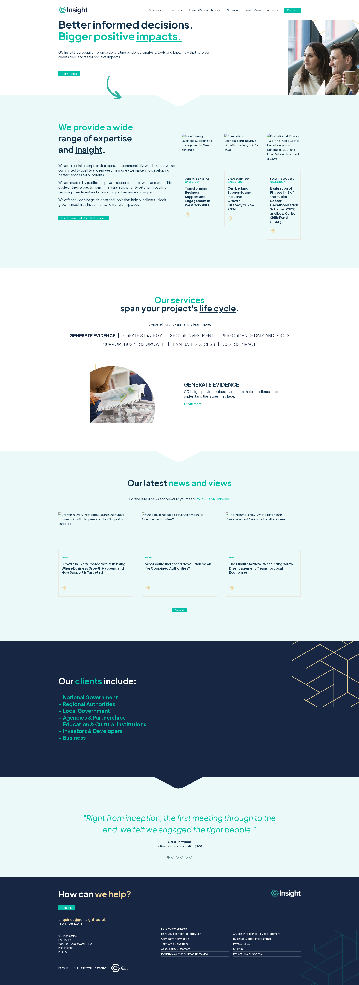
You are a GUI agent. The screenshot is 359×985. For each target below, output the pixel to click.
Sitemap (238, 948)
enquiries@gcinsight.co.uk (82, 919)
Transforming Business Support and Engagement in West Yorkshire (197, 196)
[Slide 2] (177, 857)
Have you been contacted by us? (181, 933)
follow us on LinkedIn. (213, 499)
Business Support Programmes (252, 938)
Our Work (233, 10)
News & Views (253, 10)
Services (153, 10)
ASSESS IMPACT (239, 344)
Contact (292, 10)
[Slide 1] (172, 857)
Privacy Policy (241, 943)
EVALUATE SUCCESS (194, 344)
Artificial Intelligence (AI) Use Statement (256, 933)
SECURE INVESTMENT (192, 335)
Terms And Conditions (174, 943)
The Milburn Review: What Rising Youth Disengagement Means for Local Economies (261, 568)
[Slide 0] (168, 857)
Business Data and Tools (203, 10)
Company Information (175, 938)
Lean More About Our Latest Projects (83, 218)
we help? (113, 894)
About (271, 10)
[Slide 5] (190, 857)
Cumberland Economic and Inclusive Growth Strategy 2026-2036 (241, 198)
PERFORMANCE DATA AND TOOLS (255, 335)
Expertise (173, 10)
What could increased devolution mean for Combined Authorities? (178, 566)
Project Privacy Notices (247, 953)
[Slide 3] (181, 857)
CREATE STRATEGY (142, 335)
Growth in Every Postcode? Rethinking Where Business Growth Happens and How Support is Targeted (93, 568)
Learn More (193, 404)
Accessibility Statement (175, 948)
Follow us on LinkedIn (174, 928)
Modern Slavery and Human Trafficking (184, 953)
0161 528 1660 (70, 924)
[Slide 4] (186, 857)
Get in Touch (69, 73)
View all (179, 610)
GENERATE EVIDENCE (92, 335)
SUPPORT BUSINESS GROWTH (134, 344)
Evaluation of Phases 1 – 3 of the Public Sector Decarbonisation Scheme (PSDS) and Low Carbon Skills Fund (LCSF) (284, 205)
